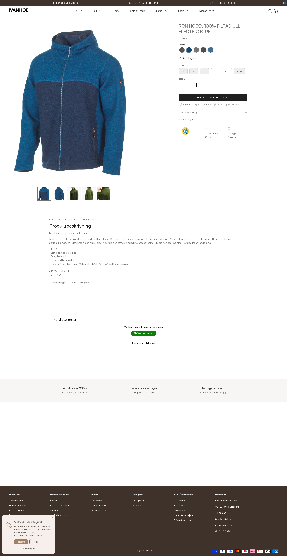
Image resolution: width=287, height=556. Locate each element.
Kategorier (138, 494)
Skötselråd (97, 500)
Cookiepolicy (20, 535)
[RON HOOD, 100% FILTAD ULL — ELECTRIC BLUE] (44, 194)
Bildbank (178, 505)
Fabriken (54, 510)
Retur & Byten (16, 510)
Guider (94, 494)
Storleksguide (98, 510)
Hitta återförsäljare (183, 515)
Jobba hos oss (58, 515)
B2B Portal (179, 500)
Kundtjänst (14, 494)
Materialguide (98, 505)
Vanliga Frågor (186, 119)
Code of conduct (59, 505)
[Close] (52, 517)
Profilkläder (180, 510)
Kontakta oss (16, 500)
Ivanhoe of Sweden (59, 494)
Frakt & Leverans (18, 505)
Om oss (54, 500)
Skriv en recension (143, 333)
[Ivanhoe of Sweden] (18, 10)
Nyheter (137, 505)
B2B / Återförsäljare (183, 494)
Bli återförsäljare (182, 520)
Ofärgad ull (138, 500)
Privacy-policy (35, 535)
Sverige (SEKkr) (141, 550)
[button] (270, 11)
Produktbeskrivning (188, 112)
